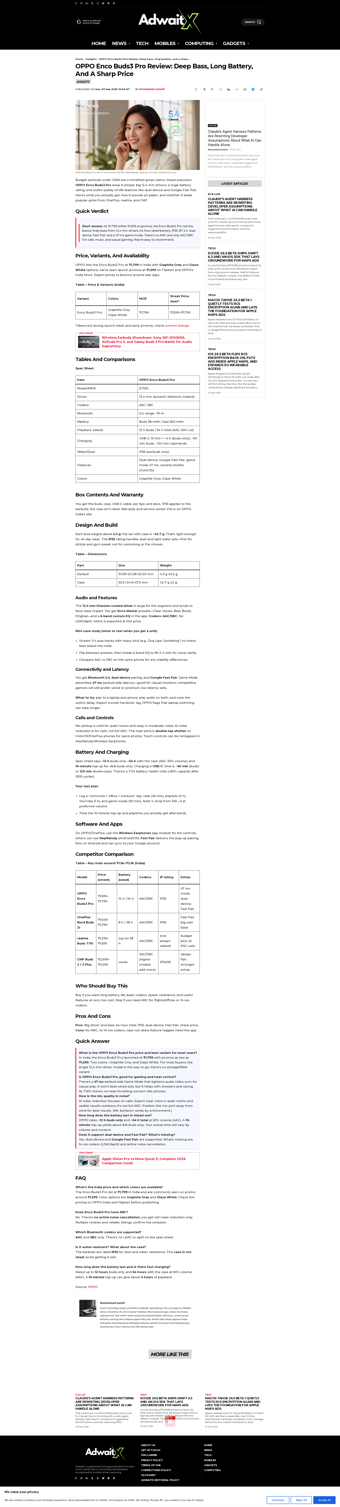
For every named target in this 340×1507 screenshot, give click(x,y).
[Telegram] (252, 89)
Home (79, 59)
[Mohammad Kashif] (87, 1314)
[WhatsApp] (220, 89)
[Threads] (114, 3)
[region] (170, 1497)
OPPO (93, 1287)
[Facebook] (76, 3)
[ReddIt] (236, 89)
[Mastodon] (108, 3)
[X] (98, 3)
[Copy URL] (261, 89)
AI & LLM (212, 125)
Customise (278, 1500)
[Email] (244, 89)
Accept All (324, 1500)
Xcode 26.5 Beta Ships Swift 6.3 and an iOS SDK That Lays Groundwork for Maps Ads (233, 256)
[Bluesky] (103, 3)
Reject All (301, 1500)
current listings (177, 325)
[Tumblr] (92, 3)
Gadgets (91, 59)
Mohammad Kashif (152, 89)
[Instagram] (81, 3)
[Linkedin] (87, 3)
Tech (212, 248)
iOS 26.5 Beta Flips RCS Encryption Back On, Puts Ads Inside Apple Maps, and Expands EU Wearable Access (232, 361)
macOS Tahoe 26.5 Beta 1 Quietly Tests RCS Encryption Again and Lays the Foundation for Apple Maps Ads (232, 307)
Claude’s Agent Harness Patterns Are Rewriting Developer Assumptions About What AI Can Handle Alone (234, 138)
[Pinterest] (212, 89)
